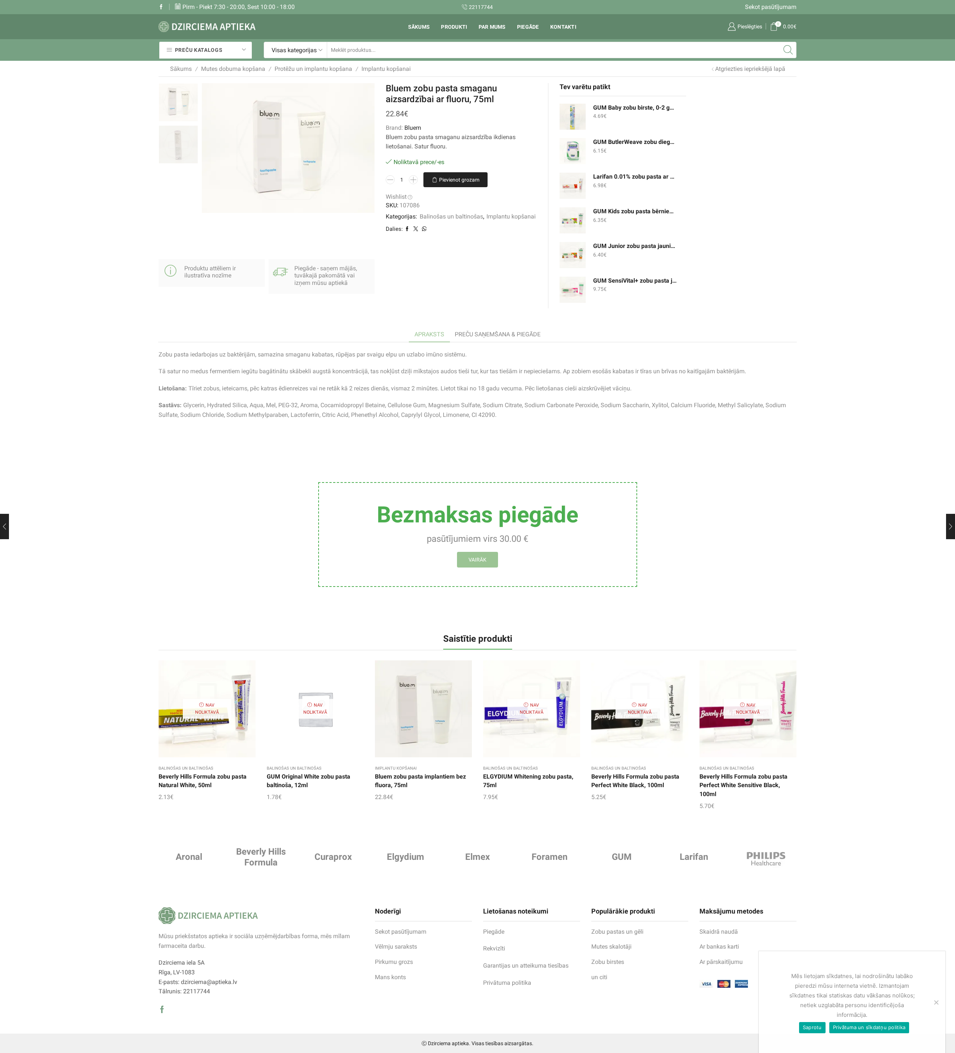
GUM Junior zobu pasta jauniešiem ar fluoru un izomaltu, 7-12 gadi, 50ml (635, 245)
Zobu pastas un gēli (617, 931)
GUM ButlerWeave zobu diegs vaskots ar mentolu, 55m (635, 141)
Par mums (492, 27)
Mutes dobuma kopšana (233, 68)
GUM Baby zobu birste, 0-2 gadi (635, 107)
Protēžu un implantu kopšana (313, 68)
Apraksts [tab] (429, 334)
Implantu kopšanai (386, 68)
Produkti (454, 27)
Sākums (419, 27)
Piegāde (528, 27)
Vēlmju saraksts (396, 946)
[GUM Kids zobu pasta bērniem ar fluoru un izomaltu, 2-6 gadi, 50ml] (573, 220)
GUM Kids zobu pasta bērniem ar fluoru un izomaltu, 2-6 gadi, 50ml (635, 211)
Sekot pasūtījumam (770, 6)
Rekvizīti (494, 948)
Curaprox (333, 857)
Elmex (477, 857)
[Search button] (788, 50)
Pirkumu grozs (394, 961)
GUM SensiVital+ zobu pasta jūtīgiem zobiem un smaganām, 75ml (635, 280)
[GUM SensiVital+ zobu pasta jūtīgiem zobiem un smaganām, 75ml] (573, 290)
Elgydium (405, 857)
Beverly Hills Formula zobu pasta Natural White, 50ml (203, 781)
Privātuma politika (507, 982)
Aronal (189, 857)
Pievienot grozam (459, 180)
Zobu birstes (607, 961)
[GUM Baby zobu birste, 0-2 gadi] (573, 117)
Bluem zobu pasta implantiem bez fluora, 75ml (420, 781)
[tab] (429, 334)
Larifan (694, 857)
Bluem (412, 127)
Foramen (549, 857)
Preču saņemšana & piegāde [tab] (498, 334)
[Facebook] (161, 7)
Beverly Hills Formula (261, 857)
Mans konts (390, 977)
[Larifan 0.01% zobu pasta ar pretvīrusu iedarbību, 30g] (573, 186)
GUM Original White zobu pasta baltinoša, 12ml (308, 781)
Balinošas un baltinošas (451, 216)
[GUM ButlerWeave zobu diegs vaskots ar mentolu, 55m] (573, 151)
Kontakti (563, 27)
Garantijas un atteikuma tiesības (526, 965)
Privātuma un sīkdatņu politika (869, 1027)
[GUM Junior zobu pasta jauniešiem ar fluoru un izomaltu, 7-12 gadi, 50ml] (573, 255)
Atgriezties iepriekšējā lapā (750, 68)
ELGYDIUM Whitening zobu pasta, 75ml (528, 781)
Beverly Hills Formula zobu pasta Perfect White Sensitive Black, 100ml (743, 785)
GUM (622, 857)
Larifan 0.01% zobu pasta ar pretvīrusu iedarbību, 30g (635, 176)
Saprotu (812, 1027)
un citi (599, 977)
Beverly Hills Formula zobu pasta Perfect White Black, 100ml (635, 781)
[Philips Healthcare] (766, 859)
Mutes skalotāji (611, 946)
